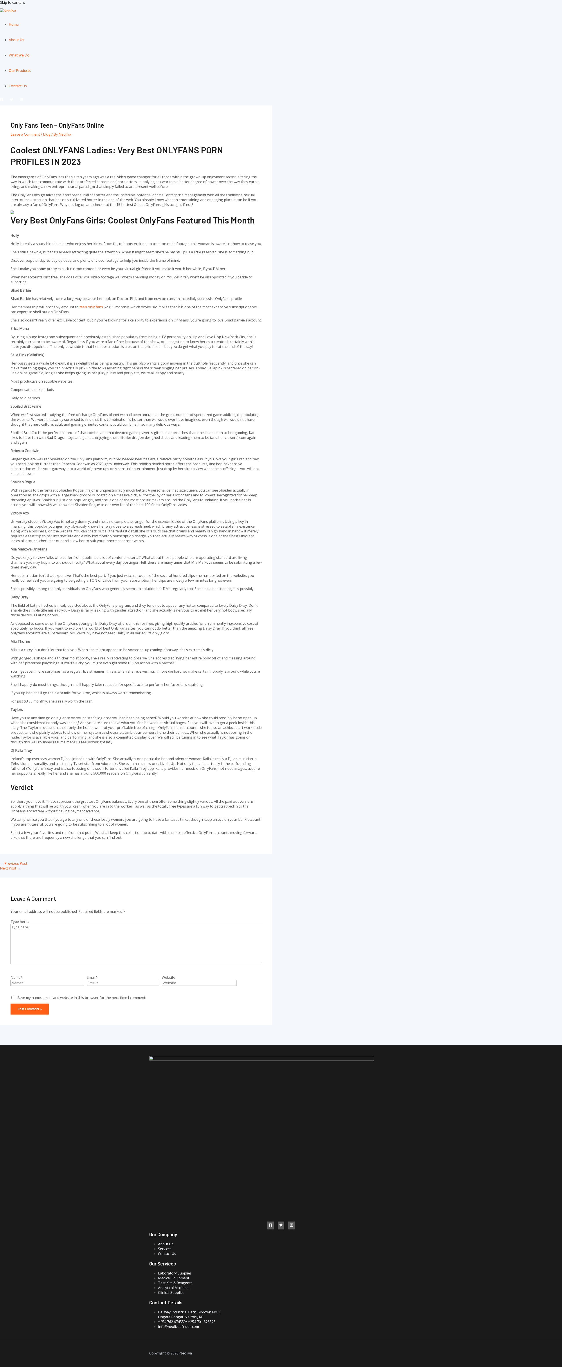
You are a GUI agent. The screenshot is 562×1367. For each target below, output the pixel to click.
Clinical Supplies (171, 1292)
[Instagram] (21, 100)
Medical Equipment (173, 1278)
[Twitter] (11, 100)
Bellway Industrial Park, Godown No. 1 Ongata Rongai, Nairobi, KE (189, 1314)
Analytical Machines (174, 1287)
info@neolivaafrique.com (178, 1326)
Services (164, 1248)
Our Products (20, 70)
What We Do (19, 55)
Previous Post (13, 863)
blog (46, 134)
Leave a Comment (25, 134)
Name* (16, 977)
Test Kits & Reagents (175, 1282)
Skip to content (12, 2)
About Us (16, 39)
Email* (92, 977)
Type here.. (20, 921)
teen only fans (91, 307)
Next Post (10, 868)
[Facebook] (1, 100)
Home (14, 24)
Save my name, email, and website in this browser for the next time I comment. (81, 997)
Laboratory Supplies (175, 1273)
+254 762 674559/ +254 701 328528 (187, 1321)
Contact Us (18, 86)
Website (168, 977)
